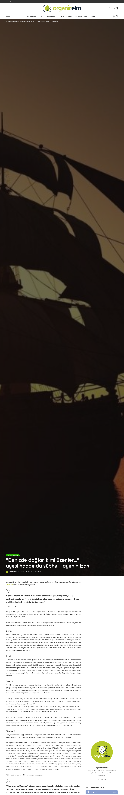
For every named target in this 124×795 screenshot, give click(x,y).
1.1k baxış (29, 571)
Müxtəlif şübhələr (13, 555)
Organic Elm (13, 571)
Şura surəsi (9, 585)
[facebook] (102, 792)
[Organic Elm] (62, 8)
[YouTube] (114, 8)
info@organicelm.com (14, 2)
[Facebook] (109, 8)
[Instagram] (112, 8)
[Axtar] (117, 16)
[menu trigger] (9, 16)
